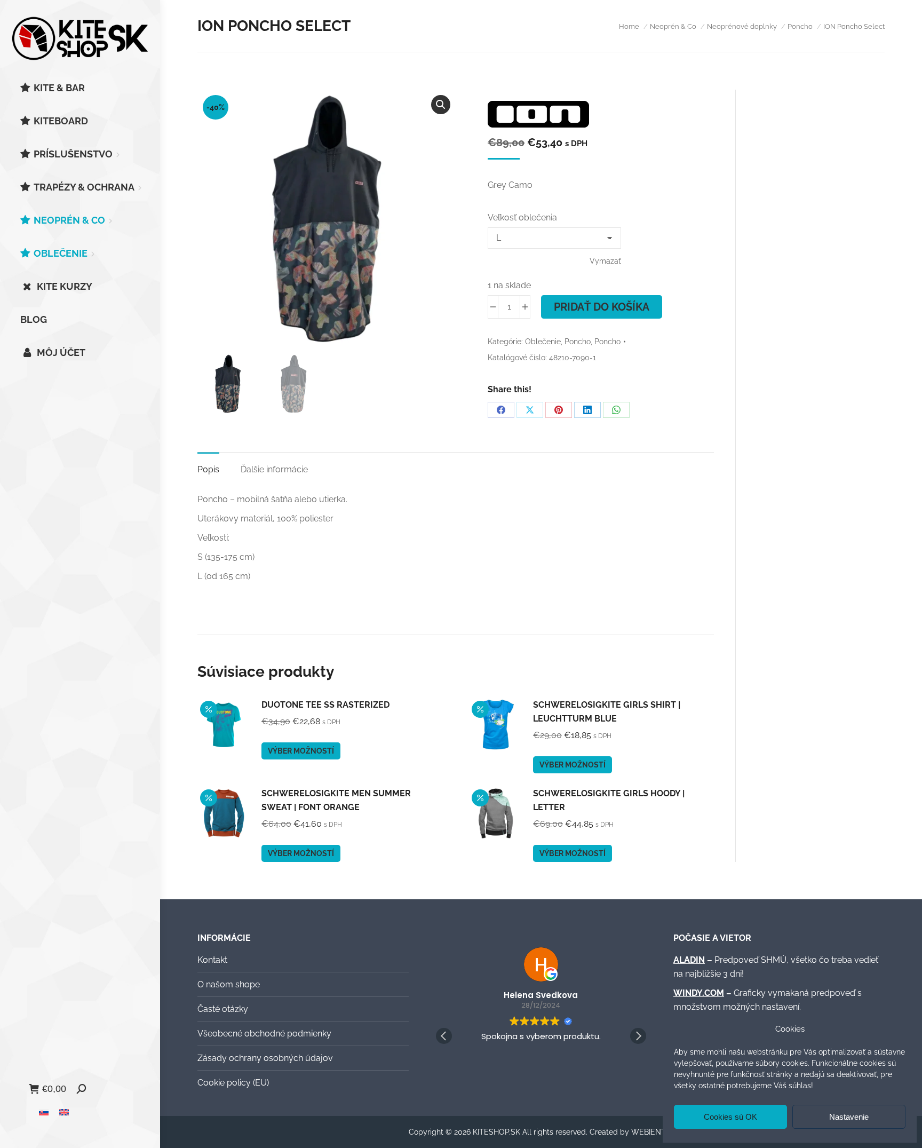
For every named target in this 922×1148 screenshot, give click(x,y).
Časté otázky (222, 1009)
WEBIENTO (651, 1132)
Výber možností (301, 751)
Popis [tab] (208, 469)
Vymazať (605, 261)
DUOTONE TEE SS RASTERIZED (325, 705)
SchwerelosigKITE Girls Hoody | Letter (609, 800)
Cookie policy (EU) (233, 1083)
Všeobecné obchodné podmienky (264, 1033)
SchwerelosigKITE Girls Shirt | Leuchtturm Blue (606, 712)
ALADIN (689, 960)
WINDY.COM (698, 993)
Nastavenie (849, 1116)
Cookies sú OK (730, 1116)
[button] (440, 104)
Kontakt (212, 960)
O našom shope (228, 984)
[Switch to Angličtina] (64, 1112)
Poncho (578, 341)
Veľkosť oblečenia (522, 217)
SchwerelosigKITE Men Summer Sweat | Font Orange (336, 800)
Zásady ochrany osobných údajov (265, 1058)
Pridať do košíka (601, 306)
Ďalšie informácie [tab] (274, 469)
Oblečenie (543, 341)
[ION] (538, 116)
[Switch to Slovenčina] (44, 1112)
